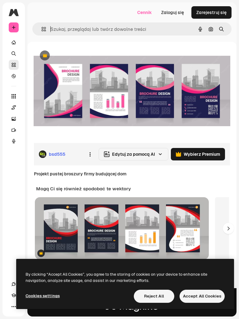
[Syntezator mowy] (14, 141)
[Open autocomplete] (41, 29)
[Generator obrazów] (14, 119)
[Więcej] (14, 307)
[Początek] (14, 42)
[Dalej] (228, 228)
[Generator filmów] (14, 130)
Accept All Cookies (202, 296)
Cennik (144, 12)
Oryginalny (76, 56)
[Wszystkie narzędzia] (14, 96)
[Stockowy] (14, 65)
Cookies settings (43, 295)
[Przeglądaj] (14, 76)
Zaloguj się (172, 12)
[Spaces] (14, 107)
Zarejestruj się (211, 12)
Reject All (154, 296)
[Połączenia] (14, 284)
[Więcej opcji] (90, 154)
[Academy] (14, 295)
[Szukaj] (14, 54)
